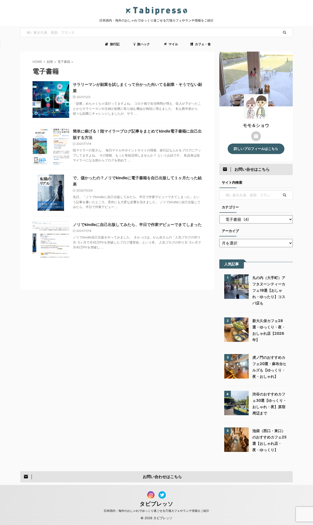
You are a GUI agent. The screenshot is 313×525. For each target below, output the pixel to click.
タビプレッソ (156, 504)
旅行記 (114, 44)
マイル (173, 44)
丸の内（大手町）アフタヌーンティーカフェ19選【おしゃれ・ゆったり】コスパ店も (268, 290)
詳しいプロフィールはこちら (256, 149)
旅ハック (143, 44)
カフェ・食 (202, 44)
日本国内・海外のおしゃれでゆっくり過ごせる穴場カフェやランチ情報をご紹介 (156, 511)
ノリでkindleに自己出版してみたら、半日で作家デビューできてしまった (137, 224)
